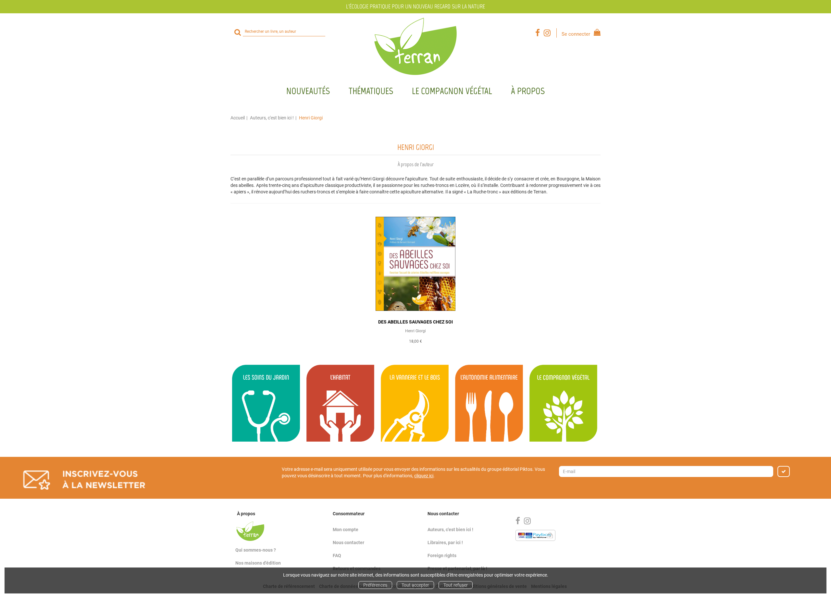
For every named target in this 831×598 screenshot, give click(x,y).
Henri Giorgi (415, 331)
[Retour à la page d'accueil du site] (415, 46)
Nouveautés (308, 90)
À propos (528, 90)
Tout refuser (455, 585)
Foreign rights (442, 555)
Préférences (375, 585)
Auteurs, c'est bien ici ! (272, 117)
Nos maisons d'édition (258, 563)
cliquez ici (423, 475)
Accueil (237, 117)
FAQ (337, 555)
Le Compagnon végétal (452, 90)
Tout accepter (415, 585)
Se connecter (576, 34)
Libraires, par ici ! (445, 542)
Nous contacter (348, 542)
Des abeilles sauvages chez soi (415, 321)
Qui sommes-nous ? (255, 550)
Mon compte (345, 529)
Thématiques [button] (371, 90)
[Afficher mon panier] (596, 33)
